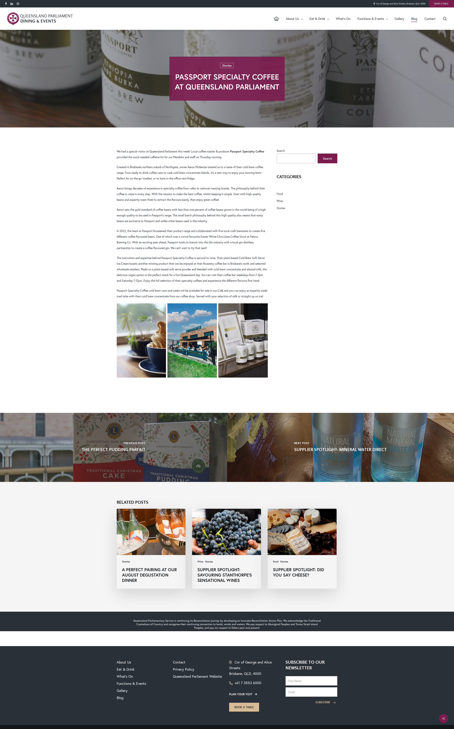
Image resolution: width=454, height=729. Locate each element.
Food (280, 194)
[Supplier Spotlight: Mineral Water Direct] (340, 447)
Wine (280, 201)
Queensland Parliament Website (197, 676)
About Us (124, 662)
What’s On (125, 676)
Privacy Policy (183, 669)
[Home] (276, 19)
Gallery (122, 690)
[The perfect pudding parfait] (113, 447)
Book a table (244, 707)
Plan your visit (240, 694)
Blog (120, 697)
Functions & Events (131, 683)
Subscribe (323, 702)
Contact (179, 662)
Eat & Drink (125, 669)
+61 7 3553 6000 (247, 682)
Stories (227, 65)
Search (281, 150)
